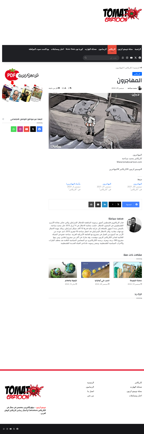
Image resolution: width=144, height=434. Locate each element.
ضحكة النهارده (91, 49)
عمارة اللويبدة (136, 280)
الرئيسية (136, 68)
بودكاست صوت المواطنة (39, 49)
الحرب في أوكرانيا (102, 280)
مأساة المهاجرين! (73, 184)
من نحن (90, 395)
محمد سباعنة (132, 88)
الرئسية (138, 49)
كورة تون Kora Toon (74, 49)
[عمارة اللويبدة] (128, 270)
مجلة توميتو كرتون (125, 49)
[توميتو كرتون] (122, 14)
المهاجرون (137, 184)
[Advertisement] (48, 22)
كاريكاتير (112, 49)
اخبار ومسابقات (57, 49)
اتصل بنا (90, 391)
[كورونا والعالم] (63, 270)
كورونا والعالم (71, 280)
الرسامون (103, 49)
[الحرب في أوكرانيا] (95, 270)
